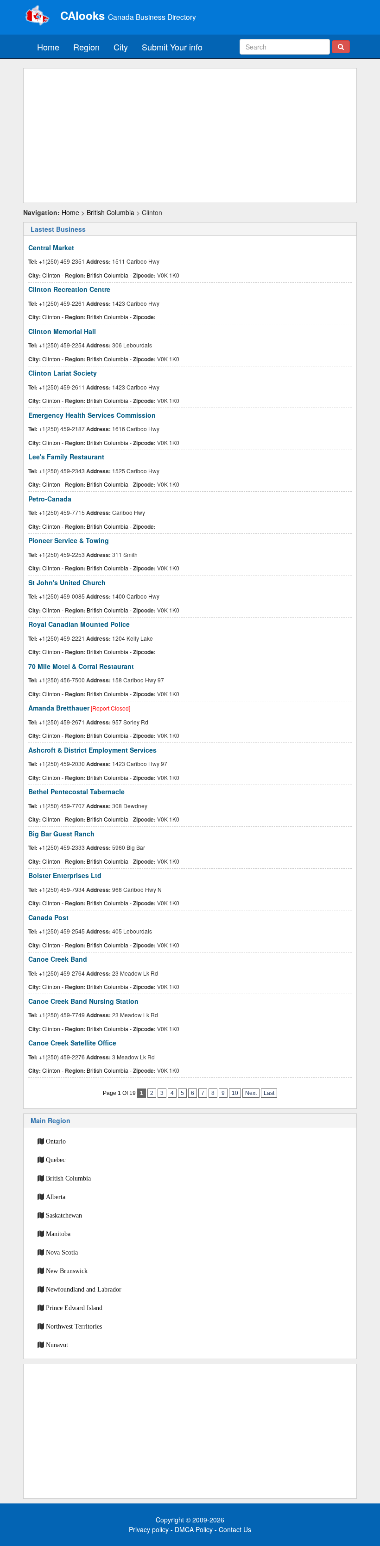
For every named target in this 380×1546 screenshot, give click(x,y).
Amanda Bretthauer (58, 707)
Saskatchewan (64, 1215)
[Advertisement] (190, 135)
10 (235, 1093)
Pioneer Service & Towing (68, 540)
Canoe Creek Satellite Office (72, 1042)
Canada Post (48, 917)
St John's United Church (67, 582)
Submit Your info (172, 47)
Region (86, 47)
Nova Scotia (62, 1252)
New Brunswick (67, 1271)
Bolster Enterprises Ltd (64, 875)
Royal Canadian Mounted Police (79, 624)
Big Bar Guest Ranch (61, 833)
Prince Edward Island (74, 1308)
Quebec (55, 1159)
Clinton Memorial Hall (62, 331)
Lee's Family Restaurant (66, 456)
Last (269, 1093)
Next (251, 1093)
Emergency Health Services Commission (92, 415)
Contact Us (235, 1529)
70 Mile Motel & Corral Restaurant (81, 666)
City (121, 47)
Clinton (51, 275)
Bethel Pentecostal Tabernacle (76, 791)
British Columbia (110, 212)
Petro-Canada (49, 498)
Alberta (55, 1197)
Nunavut (57, 1345)
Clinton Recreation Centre (69, 289)
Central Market (51, 247)
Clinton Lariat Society (62, 372)
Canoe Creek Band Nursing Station (83, 1001)
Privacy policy (149, 1529)
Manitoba (58, 1234)
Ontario (56, 1141)
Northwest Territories (74, 1326)
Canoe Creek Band (57, 959)
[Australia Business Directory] (37, 16)
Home (48, 47)
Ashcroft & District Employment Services (92, 749)
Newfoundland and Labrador (83, 1289)
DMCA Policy (194, 1529)
